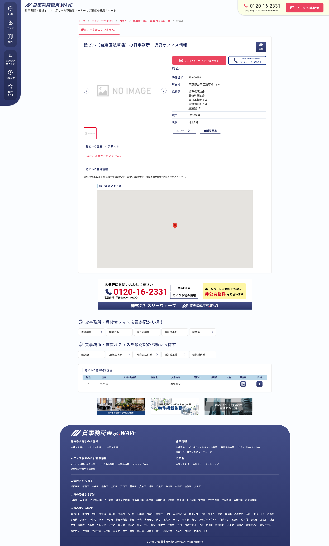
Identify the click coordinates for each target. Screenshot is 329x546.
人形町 (83, 519)
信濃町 (240, 525)
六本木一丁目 (201, 530)
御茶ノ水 (224, 519)
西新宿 (270, 513)
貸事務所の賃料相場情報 (83, 468)
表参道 (102, 513)
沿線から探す (77, 447)
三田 (179, 525)
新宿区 (85, 486)
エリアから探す (95, 447)
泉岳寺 (116, 530)
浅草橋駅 (194, 91)
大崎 (220, 513)
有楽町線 (160, 500)
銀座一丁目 (142, 525)
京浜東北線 (138, 500)
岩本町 (131, 525)
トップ (81, 21)
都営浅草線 (170, 354)
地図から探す (113, 447)
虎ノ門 (244, 519)
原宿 (153, 525)
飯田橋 (112, 513)
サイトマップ (212, 464)
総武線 (85, 354)
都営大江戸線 (144, 354)
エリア (10, 27)
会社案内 (180, 447)
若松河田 (219, 525)
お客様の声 (123, 464)
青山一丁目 (259, 513)
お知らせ (197, 464)
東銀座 (159, 513)
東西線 (201, 500)
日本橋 (140, 513)
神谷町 (109, 519)
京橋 (73, 525)
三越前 (171, 525)
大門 (125, 530)
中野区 (178, 486)
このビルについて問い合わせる (201, 60)
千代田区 (75, 486)
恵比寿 (254, 519)
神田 (101, 519)
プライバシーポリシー (249, 447)
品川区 (169, 486)
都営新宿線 (198, 354)
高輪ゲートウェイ (208, 519)
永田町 (112, 525)
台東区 (123, 20)
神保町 (93, 519)
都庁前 (140, 530)
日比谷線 (108, 500)
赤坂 (248, 513)
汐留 (201, 525)
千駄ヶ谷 (101, 525)
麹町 (194, 519)
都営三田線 (213, 500)
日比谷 (150, 530)
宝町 (158, 530)
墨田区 (133, 486)
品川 (94, 513)
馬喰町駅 (194, 95)
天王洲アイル (179, 513)
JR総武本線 (115, 354)
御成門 (161, 525)
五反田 (235, 519)
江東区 (123, 486)
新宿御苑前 (121, 519)
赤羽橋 (107, 530)
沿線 (10, 13)
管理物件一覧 (227, 447)
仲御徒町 (193, 513)
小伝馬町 (148, 519)
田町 (168, 513)
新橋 (139, 519)
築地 (132, 530)
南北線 (180, 500)
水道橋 (74, 519)
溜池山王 (75, 513)
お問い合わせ (182, 464)
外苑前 (90, 525)
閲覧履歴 (10, 77)
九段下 (263, 519)
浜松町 (85, 513)
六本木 (188, 530)
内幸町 (150, 513)
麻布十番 (167, 530)
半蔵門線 (237, 500)
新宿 (132, 519)
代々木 (228, 513)
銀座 (272, 519)
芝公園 (209, 525)
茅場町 (81, 525)
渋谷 (158, 519)
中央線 (83, 500)
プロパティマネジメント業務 (202, 447)
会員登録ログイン (10, 62)
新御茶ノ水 (251, 525)
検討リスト (10, 93)
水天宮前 (96, 530)
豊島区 (104, 486)
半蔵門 (121, 513)
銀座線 (149, 500)
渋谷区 (188, 486)
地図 (10, 41)
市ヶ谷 (176, 519)
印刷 (261, 49)
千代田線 (226, 500)
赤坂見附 (238, 513)
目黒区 (159, 486)
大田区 (197, 486)
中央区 (95, 486)
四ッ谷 (185, 519)
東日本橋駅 (195, 100)
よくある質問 (108, 464)
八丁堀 (131, 513)
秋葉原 (166, 519)
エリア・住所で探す (102, 20)
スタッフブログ (140, 464)
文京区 (142, 486)
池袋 (203, 513)
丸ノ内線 (191, 500)
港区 (151, 486)
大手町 (211, 513)
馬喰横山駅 (195, 104)
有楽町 (178, 530)
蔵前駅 (193, 108)
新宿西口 (75, 530)
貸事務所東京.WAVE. (172, 541)
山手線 (74, 500)
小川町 (230, 525)
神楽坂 (85, 530)
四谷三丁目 (190, 525)
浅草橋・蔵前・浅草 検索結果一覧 (151, 20)
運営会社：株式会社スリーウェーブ (194, 452)
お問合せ (308, 8)
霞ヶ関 (121, 525)
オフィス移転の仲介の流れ (84, 464)
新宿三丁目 (265, 525)
